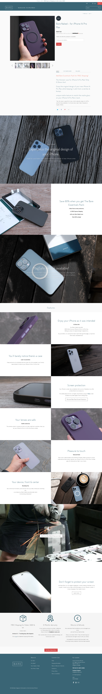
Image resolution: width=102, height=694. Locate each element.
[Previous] (12, 38)
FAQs (53, 660)
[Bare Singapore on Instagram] (76, 682)
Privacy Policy (55, 671)
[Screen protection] (25, 392)
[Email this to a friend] (68, 109)
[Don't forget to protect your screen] (25, 587)
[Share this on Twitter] (57, 109)
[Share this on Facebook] (61, 109)
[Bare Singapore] (8, 8)
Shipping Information (56, 663)
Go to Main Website (30, 7)
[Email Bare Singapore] (78, 682)
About (57, 71)
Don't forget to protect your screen (76, 581)
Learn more (81, 33)
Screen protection (76, 385)
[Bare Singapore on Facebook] (74, 682)
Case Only (59, 64)
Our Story (33, 660)
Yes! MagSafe (60, 56)
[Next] (52, 38)
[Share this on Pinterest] (64, 109)
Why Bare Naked (67, 71)
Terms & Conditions (56, 673)
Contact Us (54, 668)
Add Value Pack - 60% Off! (70, 64)
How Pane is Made (35, 668)
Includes (78, 71)
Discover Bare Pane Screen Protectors (76, 399)
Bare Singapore (17, 688)
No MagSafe (68, 56)
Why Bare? (33, 663)
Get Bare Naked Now (51, 650)
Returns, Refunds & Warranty (58, 665)
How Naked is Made (35, 665)
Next (90, 13)
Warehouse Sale (21, 7)
